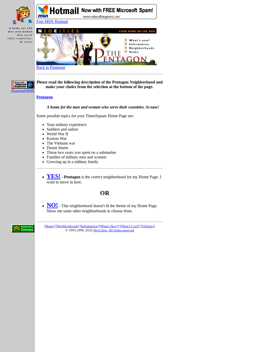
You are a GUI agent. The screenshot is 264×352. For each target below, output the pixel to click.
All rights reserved (121, 230)
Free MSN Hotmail (52, 21)
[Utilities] (148, 226)
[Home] (49, 226)
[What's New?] (109, 226)
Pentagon (44, 97)
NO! (52, 205)
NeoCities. (100, 230)
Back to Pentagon (50, 67)
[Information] (89, 226)
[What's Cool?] (130, 226)
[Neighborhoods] (67, 226)
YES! (54, 176)
